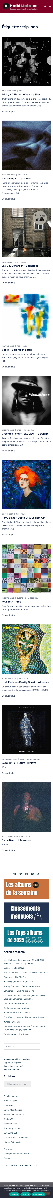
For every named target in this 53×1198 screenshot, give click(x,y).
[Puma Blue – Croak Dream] (26, 145)
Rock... (22, 91)
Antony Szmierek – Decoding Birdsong (22, 986)
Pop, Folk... (23, 175)
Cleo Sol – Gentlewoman (15, 1003)
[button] (45, 6)
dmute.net (8, 1105)
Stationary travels (12, 1128)
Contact (7, 1158)
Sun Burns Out (10, 1133)
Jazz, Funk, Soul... (25, 430)
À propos (8, 1149)
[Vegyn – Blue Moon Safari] (26, 316)
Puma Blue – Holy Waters (16, 840)
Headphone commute (14, 1114)
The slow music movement (16, 1137)
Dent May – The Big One (15, 977)
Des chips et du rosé (13, 1066)
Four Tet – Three (11, 601)
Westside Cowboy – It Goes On (18, 981)
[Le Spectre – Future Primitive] (26, 729)
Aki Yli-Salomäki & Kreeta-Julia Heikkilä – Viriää (26, 972)
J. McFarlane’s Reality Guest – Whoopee (25, 682)
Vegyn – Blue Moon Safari (17, 349)
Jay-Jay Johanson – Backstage (20, 265)
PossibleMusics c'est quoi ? (20, 1165)
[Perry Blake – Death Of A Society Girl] (26, 484)
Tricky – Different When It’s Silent (22, 94)
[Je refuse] (50, 1190)
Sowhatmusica (10, 1123)
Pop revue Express (12, 1062)
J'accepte (14, 1194)
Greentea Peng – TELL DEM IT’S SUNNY (25, 433)
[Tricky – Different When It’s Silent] (26, 61)
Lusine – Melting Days (14, 968)
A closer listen (10, 1100)
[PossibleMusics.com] (21, 6)
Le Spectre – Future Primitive (19, 762)
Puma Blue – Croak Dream (17, 178)
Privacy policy (38, 1194)
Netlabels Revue (11, 1069)
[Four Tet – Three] (26, 568)
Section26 (8, 1119)
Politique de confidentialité (16, 1153)
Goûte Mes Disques (13, 1110)
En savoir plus (8, 111)
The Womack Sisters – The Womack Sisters (24, 1017)
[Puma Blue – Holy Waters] (26, 807)
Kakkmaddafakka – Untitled (16, 1008)
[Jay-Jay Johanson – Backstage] (26, 232)
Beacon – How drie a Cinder (17, 1012)
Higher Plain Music (12, 1142)
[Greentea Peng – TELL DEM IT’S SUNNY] (26, 400)
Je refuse (25, 1194)
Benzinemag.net (11, 1096)
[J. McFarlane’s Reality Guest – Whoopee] (26, 649)
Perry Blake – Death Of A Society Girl (23, 517)
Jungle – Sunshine (12, 1022)
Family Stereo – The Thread (16, 1034)
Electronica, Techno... (27, 598)
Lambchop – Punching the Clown (19, 991)
